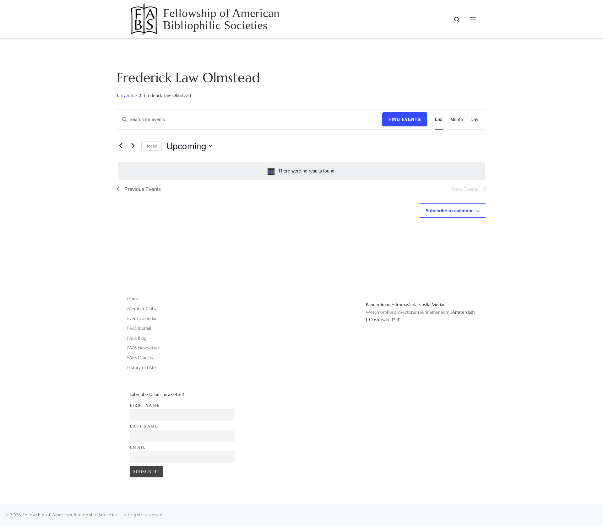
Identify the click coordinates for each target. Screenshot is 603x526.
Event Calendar (142, 318)
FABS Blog (136, 338)
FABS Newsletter (143, 348)
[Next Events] (133, 146)
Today (151, 145)
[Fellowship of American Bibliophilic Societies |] (144, 17)
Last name (144, 426)
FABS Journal (139, 328)
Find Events (404, 119)
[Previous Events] (120, 146)
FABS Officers (140, 357)
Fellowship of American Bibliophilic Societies (70, 515)
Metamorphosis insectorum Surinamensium (408, 312)
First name (145, 405)
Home (133, 298)
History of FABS (141, 367)
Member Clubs (141, 308)
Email (138, 447)
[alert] (301, 171)
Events (127, 95)
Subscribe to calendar (449, 210)
